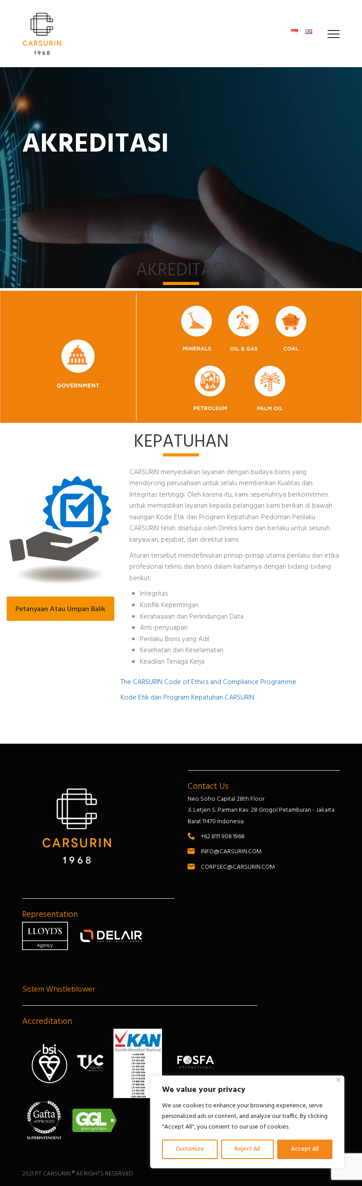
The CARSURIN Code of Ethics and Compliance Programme (208, 682)
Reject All (247, 1149)
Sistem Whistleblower (58, 989)
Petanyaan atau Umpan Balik (60, 609)
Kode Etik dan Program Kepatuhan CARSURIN (187, 697)
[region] (247, 1122)
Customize (190, 1149)
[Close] (338, 1080)
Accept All (305, 1149)
